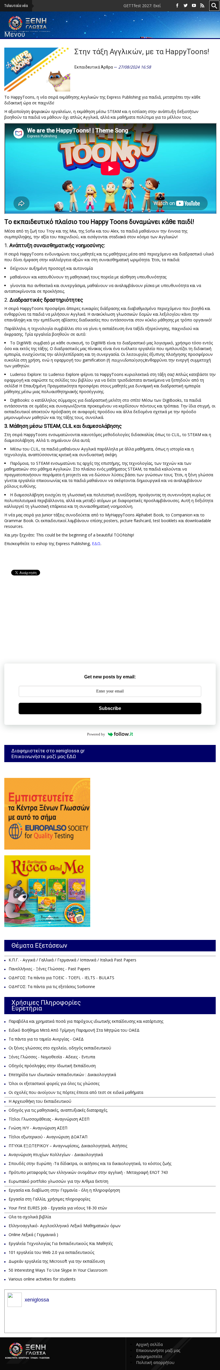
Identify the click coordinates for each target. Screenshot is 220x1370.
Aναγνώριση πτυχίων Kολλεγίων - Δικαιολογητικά (56, 1154)
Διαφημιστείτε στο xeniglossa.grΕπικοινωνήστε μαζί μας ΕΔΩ (48, 753)
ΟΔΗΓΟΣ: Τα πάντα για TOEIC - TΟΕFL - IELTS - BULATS (61, 977)
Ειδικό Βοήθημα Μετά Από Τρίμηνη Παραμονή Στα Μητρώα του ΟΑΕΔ (74, 1030)
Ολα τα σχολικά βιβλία (30, 1216)
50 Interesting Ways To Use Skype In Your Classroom (58, 1270)
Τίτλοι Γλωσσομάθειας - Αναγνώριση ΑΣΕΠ (49, 1119)
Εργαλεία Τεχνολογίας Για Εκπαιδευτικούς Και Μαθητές (61, 1243)
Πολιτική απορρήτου (155, 1362)
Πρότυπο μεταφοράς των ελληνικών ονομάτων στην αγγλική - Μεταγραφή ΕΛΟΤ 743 (88, 1172)
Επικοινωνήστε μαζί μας (158, 1350)
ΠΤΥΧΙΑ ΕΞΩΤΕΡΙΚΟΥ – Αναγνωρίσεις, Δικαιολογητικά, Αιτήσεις (68, 1145)
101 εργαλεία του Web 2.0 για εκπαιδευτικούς (51, 1252)
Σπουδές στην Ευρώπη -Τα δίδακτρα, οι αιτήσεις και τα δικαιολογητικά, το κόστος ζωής (90, 1163)
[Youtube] (194, 5)
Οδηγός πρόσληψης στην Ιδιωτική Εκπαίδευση (52, 1065)
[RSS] (202, 5)
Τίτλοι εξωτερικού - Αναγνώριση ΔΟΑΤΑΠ (48, 1136)
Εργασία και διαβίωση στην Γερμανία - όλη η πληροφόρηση (64, 1190)
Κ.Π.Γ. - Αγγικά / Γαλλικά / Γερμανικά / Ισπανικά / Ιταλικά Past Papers (72, 960)
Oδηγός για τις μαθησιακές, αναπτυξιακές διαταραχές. (58, 1110)
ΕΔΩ (96, 543)
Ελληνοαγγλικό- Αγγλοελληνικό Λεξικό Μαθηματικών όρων (65, 1225)
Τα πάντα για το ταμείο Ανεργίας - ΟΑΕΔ (46, 1039)
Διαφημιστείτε (149, 1356)
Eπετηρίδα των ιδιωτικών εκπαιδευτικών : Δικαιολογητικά (62, 1074)
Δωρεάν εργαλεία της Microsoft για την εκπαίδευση (57, 1261)
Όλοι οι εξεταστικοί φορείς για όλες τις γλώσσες (54, 1083)
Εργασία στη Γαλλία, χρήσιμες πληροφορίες (49, 1199)
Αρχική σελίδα (149, 1344)
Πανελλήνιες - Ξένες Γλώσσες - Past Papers (49, 968)
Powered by (96, 734)
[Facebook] (177, 5)
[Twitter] (186, 5)
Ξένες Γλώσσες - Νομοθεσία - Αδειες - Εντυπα (52, 1056)
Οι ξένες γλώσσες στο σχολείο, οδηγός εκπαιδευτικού (60, 1048)
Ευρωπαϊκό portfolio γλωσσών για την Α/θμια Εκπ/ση (58, 1181)
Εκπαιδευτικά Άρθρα (93, 67)
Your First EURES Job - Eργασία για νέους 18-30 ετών (58, 1208)
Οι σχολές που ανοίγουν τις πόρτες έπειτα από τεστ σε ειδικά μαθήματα (76, 1092)
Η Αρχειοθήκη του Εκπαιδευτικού (40, 1101)
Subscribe (110, 708)
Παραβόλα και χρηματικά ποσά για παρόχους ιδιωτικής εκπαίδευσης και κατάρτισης (86, 1021)
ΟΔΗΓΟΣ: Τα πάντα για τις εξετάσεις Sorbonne (52, 986)
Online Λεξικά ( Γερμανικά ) (33, 1234)
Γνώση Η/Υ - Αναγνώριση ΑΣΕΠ (38, 1128)
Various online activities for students (42, 1279)
